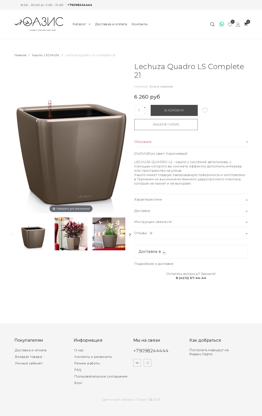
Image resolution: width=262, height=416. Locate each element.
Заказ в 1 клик (166, 124)
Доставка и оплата (111, 24)
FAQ (77, 370)
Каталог (79, 24)
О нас (79, 350)
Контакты (140, 24)
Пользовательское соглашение (101, 376)
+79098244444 (80, 5)
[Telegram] (147, 363)
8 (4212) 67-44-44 (191, 278)
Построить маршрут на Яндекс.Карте (208, 352)
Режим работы (87, 363)
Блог (78, 383)
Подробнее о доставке (153, 264)
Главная (20, 55)
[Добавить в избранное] (205, 110)
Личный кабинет (29, 363)
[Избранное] (220, 24)
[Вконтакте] (137, 363)
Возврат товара (28, 357)
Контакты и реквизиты (93, 357)
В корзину (174, 110)
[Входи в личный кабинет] (236, 24)
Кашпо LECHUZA (45, 55)
